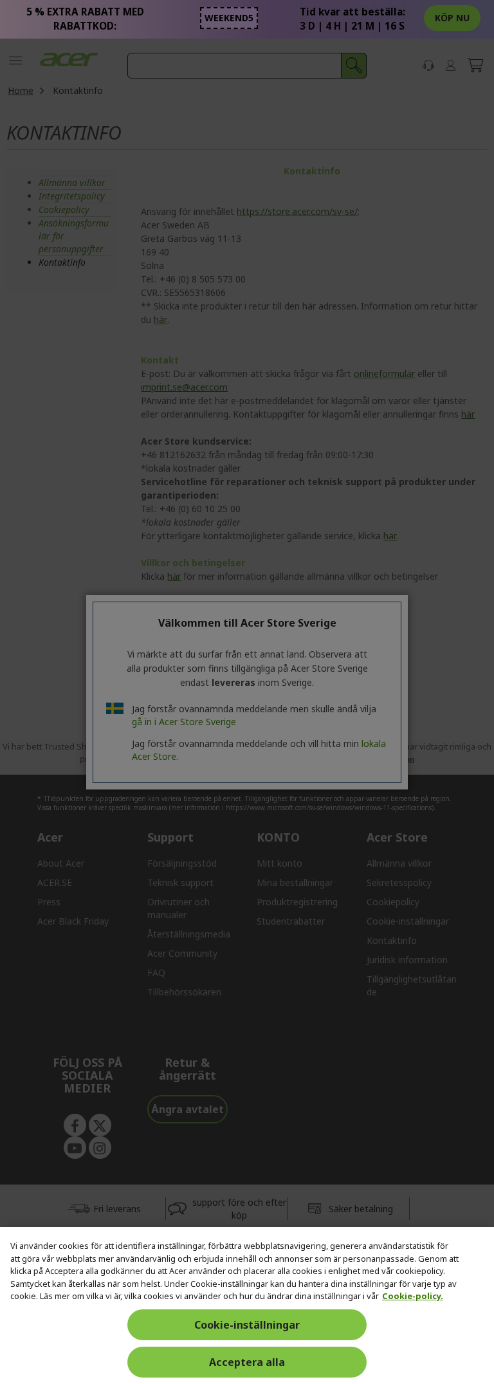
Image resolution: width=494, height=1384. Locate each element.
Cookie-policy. (412, 1296)
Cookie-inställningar (247, 1325)
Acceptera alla (247, 1362)
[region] (247, 1305)
